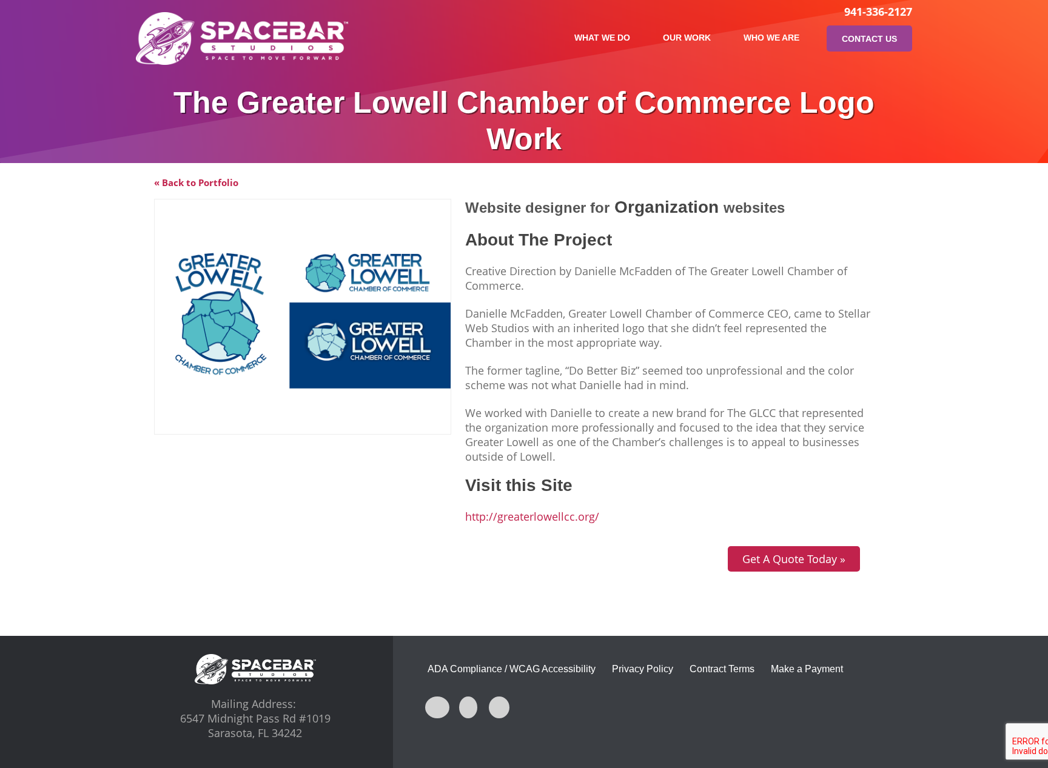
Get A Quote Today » (793, 559)
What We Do (602, 37)
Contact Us (869, 39)
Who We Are (771, 37)
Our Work (687, 37)
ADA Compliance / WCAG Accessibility (512, 669)
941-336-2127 (878, 11)
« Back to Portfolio (196, 182)
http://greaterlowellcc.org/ (532, 516)
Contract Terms (722, 669)
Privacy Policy (642, 669)
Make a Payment (807, 669)
